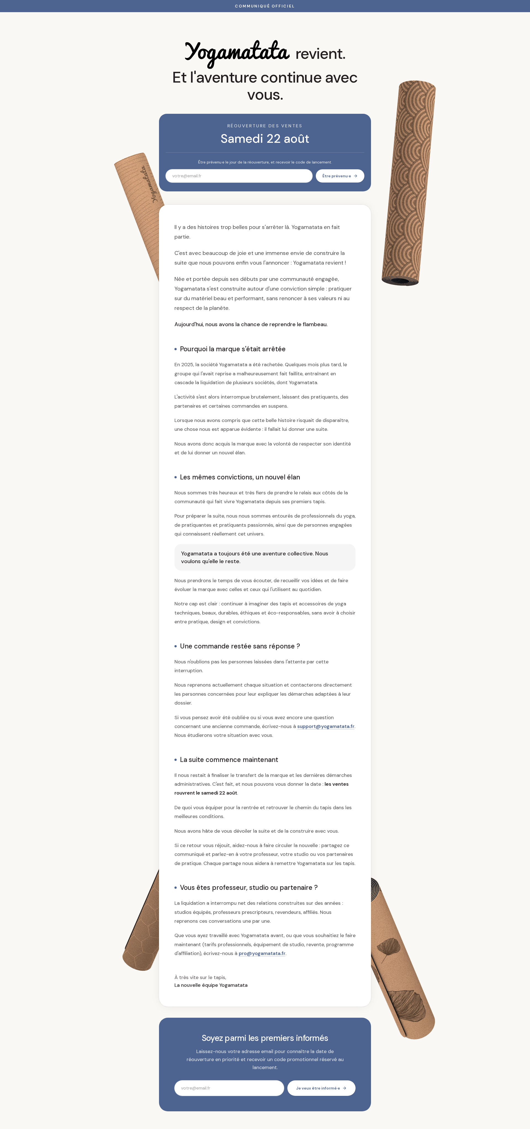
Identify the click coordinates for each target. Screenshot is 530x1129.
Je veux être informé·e (318, 1088)
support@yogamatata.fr (325, 726)
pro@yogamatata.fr (262, 953)
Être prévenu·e (336, 175)
